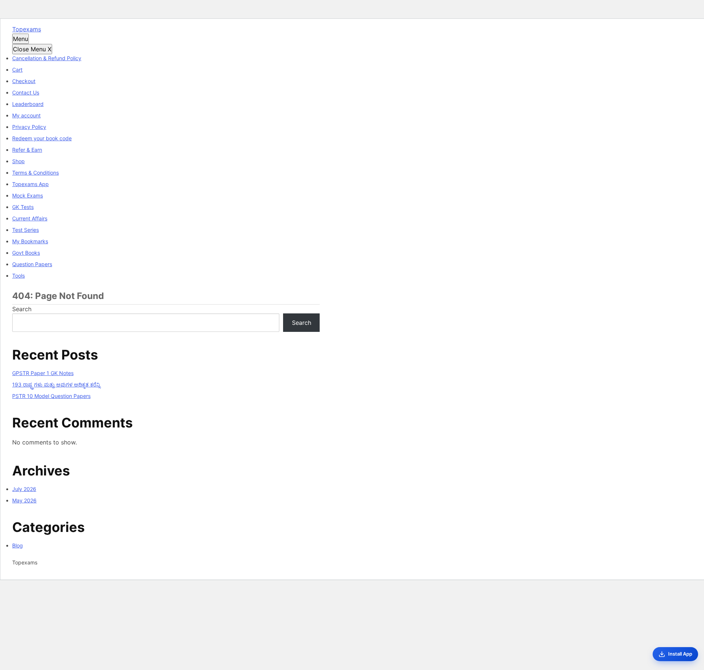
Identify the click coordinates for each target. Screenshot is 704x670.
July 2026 (24, 489)
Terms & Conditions (35, 172)
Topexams (26, 29)
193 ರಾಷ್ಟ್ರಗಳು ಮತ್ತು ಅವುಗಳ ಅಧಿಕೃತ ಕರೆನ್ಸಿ (56, 384)
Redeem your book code (42, 138)
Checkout (23, 81)
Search (21, 309)
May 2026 (24, 500)
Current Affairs (29, 218)
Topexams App (30, 184)
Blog (17, 545)
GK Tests (23, 207)
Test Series (25, 230)
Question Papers (32, 264)
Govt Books (26, 253)
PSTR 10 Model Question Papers (51, 396)
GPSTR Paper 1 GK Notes (43, 373)
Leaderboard (28, 104)
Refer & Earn (27, 150)
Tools (18, 275)
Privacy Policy (29, 127)
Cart (17, 69)
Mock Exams (27, 195)
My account (26, 115)
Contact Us (25, 92)
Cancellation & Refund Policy (46, 58)
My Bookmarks (30, 241)
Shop (18, 161)
